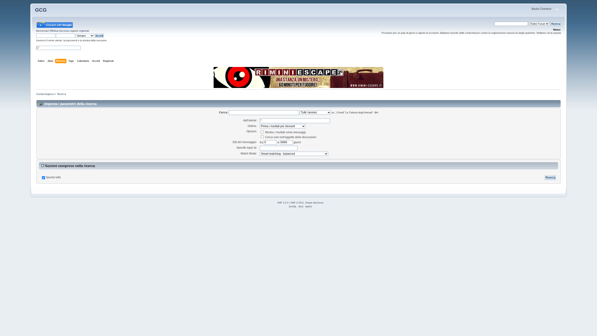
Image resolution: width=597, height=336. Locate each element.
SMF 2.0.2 (282, 202)
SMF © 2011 (297, 202)
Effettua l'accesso (60, 30)
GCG (41, 10)
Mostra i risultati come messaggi (285, 132)
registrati (84, 30)
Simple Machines (314, 202)
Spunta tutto (53, 177)
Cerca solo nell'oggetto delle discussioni (290, 137)
